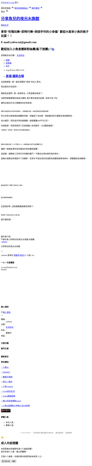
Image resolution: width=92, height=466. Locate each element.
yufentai (4, 242)
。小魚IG (5, 367)
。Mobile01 (5, 372)
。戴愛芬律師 (6, 377)
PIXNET (28, 433)
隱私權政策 (59, 433)
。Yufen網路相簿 (8, 396)
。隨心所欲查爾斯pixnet (11, 401)
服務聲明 (69, 433)
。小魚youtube (7, 387)
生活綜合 (20, 55)
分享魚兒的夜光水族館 (20, 18)
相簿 (8, 60)
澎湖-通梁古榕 (15, 76)
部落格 (9, 63)
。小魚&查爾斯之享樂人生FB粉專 (15, 406)
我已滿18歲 (6, 461)
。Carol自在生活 (8, 391)
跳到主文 (5, 25)
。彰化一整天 (6, 382)
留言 (22, 255)
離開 (13, 461)
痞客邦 (17, 255)
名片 (8, 66)
